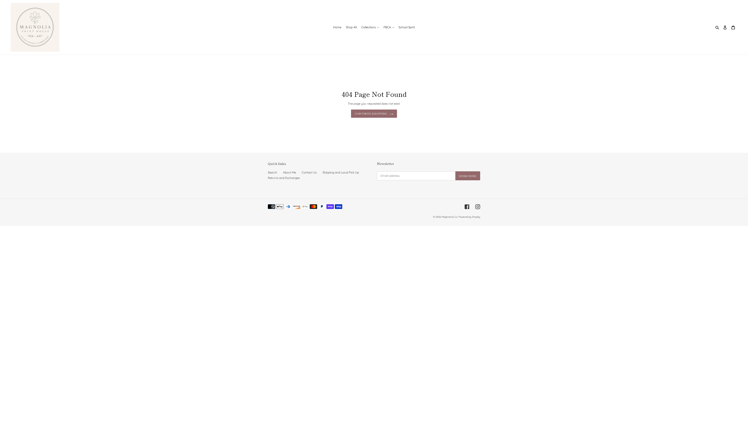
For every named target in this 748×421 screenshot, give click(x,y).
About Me (289, 172)
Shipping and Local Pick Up (341, 172)
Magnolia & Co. (450, 216)
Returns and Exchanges (284, 178)
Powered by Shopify (469, 216)
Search (272, 172)
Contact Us (309, 172)
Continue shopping (371, 113)
